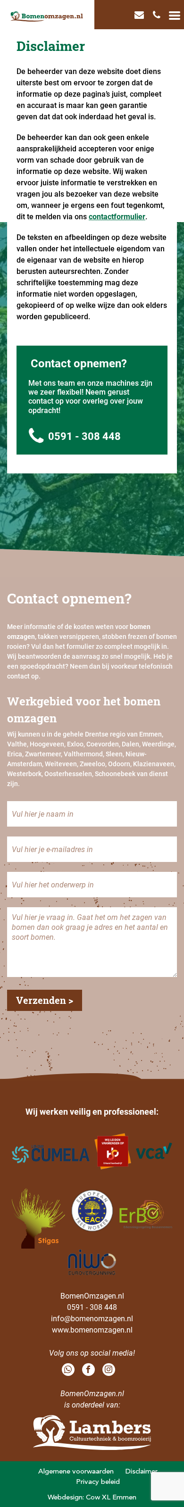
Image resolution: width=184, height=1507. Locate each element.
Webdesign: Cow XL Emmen (92, 1497)
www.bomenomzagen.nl (92, 1329)
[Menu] (174, 14)
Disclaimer (141, 1471)
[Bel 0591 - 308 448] (158, 14)
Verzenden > (44, 1000)
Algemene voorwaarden (76, 1471)
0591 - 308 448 (84, 436)
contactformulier (117, 216)
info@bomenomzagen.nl (92, 1318)
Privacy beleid (98, 1481)
